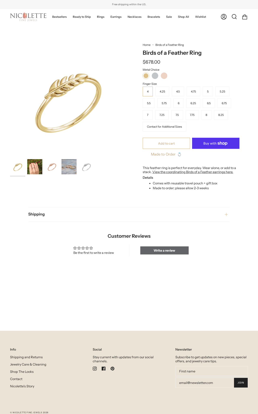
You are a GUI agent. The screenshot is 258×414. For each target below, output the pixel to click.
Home (147, 45)
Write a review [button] (164, 250)
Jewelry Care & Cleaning (28, 364)
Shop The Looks (22, 372)
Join (241, 382)
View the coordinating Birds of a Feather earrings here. (192, 172)
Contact (16, 379)
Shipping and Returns (26, 357)
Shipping (36, 214)
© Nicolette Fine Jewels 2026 (29, 412)
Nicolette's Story (22, 386)
